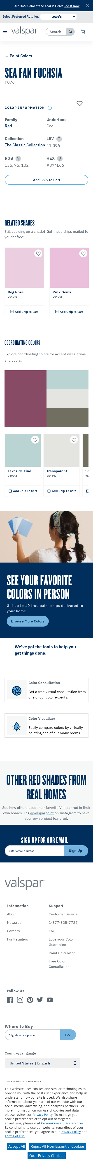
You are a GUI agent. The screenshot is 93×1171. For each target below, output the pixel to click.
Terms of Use (15, 1136)
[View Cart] (83, 31)
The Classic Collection (25, 144)
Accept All (16, 1146)
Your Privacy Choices (46, 1155)
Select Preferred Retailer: (20, 16)
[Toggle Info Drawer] (50, 108)
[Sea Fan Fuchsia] (79, 103)
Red (8, 125)
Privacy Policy (43, 1114)
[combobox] (56, 32)
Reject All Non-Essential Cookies (58, 1146)
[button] (5, 32)
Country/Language (20, 1053)
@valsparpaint (42, 813)
